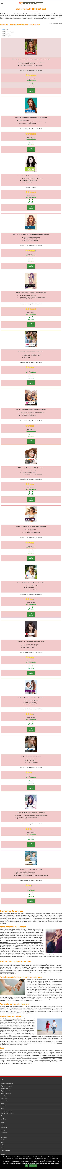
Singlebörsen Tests (57, 956)
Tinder (2, 1147)
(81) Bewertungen (31, 139)
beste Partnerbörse (33, 1006)
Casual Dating (4, 1100)
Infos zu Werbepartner (55, 23)
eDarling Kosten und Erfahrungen (19, 1060)
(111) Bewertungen (31, 80)
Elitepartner (4, 1125)
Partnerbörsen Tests (44, 956)
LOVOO (3, 1140)
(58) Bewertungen (31, 547)
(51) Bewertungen (31, 662)
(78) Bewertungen (31, 255)
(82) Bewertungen (31, 314)
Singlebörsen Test (5, 1091)
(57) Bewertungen (31, 372)
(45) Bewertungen (31, 604)
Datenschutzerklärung (6, 1110)
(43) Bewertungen (31, 719)
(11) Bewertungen (31, 834)
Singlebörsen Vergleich (25, 1057)
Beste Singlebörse (5, 1095)
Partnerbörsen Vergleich (10, 1057)
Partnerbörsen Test (5, 1088)
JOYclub (3, 1154)
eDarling (3, 1130)
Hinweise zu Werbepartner (7, 1113)
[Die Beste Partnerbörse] (31, 3)
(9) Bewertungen (31, 890)
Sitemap (3, 1108)
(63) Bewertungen (31, 197)
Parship (3, 1122)
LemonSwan (4, 1127)
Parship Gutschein (27, 1063)
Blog (2, 1115)
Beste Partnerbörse (6, 1093)
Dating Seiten (4, 1098)
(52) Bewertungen (31, 431)
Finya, (43, 1061)
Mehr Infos (31, 86)
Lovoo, (39, 1061)
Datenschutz (33, 1165)
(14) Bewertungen (31, 777)
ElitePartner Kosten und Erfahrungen (38, 1060)
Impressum (3, 1105)
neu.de (28, 1061)
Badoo (47, 1061)
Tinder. (54, 1061)
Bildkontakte (4, 1137)
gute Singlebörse (4, 18)
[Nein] (60, 1162)
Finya (2, 1142)
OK (26, 1165)
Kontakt (3, 1103)
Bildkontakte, (34, 1061)
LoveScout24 (21, 1061)
